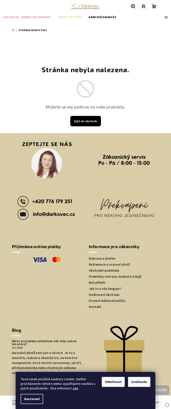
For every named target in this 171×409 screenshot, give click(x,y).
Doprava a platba (102, 258)
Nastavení (32, 399)
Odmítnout (113, 382)
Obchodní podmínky (104, 270)
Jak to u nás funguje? (105, 288)
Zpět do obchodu (85, 121)
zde (75, 388)
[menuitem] (27, 17)
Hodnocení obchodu (104, 294)
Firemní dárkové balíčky (107, 301)
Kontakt (95, 307)
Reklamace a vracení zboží (109, 264)
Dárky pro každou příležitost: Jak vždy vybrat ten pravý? (44, 342)
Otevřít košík (157, 390)
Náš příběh (97, 282)
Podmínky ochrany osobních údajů (115, 276)
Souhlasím (139, 382)
